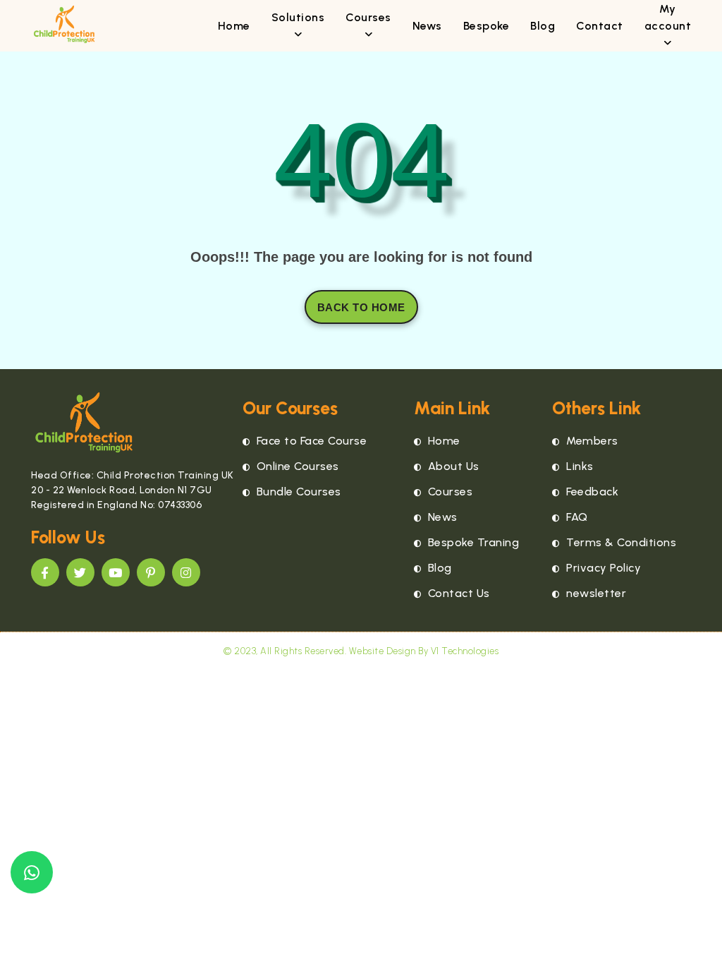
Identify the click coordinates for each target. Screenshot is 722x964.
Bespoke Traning (471, 542)
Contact (599, 25)
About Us (451, 466)
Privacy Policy (602, 567)
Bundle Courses (297, 491)
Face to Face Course (310, 440)
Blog (542, 25)
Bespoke (486, 25)
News (427, 25)
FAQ (575, 517)
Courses (448, 491)
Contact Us (457, 593)
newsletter (594, 593)
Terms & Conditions (619, 542)
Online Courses (296, 466)
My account (668, 17)
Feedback (590, 491)
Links (578, 466)
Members (590, 440)
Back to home (361, 307)
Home (234, 25)
